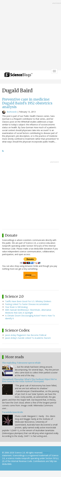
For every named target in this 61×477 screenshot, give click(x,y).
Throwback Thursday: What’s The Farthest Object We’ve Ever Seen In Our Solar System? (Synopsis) (29, 380)
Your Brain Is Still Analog (16, 307)
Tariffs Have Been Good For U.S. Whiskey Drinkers (28, 301)
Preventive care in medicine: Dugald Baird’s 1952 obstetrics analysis (27, 103)
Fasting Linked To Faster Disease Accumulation (27, 304)
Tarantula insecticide (12, 412)
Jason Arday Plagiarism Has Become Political (25, 335)
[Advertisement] (30, 35)
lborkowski (12, 111)
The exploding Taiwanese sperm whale (21, 362)
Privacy (46, 452)
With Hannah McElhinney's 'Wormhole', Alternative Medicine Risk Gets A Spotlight (28, 311)
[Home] (18, 75)
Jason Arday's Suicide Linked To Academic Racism (28, 338)
